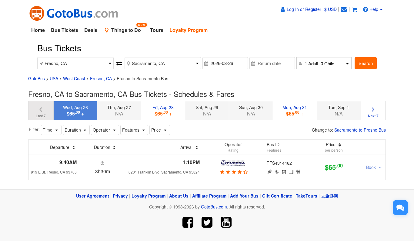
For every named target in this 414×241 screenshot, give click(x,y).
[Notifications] (344, 9)
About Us (179, 196)
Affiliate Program (209, 196)
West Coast (74, 78)
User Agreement (92, 196)
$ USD (330, 9)
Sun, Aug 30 (251, 110)
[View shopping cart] (355, 9)
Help (373, 9)
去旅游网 (329, 196)
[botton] (233, 172)
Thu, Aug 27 (119, 110)
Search (366, 63)
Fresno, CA (101, 78)
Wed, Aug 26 (75, 110)
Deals (90, 29)
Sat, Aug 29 (207, 110)
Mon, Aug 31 (294, 110)
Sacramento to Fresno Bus (360, 130)
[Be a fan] (188, 222)
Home (38, 29)
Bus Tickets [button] (64, 29)
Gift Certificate (277, 196)
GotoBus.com (214, 207)
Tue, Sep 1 (338, 110)
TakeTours (306, 196)
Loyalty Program (148, 196)
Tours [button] (156, 29)
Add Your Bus (244, 196)
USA (54, 78)
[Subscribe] (226, 222)
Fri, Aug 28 (163, 110)
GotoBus (36, 78)
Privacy (120, 196)
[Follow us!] (207, 222)
